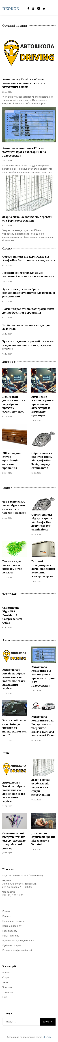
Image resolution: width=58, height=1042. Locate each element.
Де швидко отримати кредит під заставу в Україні (43, 838)
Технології (7, 992)
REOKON (10, 8)
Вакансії (6, 916)
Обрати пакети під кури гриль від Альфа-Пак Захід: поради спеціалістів (28, 258)
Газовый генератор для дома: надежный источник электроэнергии (28, 274)
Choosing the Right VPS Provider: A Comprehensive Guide (12, 615)
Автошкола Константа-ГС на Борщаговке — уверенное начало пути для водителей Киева (43, 726)
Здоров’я (7, 987)
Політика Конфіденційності (17, 950)
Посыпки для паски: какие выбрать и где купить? (12, 566)
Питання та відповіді (13, 921)
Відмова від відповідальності (18, 940)
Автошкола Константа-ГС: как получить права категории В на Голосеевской (24, 151)
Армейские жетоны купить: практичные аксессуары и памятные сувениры (42, 406)
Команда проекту (11, 925)
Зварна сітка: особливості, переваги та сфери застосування (27, 218)
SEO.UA (47, 1037)
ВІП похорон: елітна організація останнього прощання (11, 460)
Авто (5, 982)
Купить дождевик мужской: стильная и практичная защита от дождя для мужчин (28, 344)
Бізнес (5, 972)
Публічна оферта (11, 945)
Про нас (6, 911)
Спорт (5, 977)
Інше (4, 997)
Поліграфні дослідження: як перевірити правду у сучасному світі (13, 404)
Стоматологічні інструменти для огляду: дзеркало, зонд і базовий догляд (14, 840)
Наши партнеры (10, 935)
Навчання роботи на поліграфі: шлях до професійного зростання (28, 310)
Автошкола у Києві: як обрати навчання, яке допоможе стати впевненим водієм (23, 83)
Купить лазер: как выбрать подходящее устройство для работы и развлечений (28, 292)
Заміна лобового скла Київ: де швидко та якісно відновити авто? (14, 728)
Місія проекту (9, 930)
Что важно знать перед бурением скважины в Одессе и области (14, 507)
